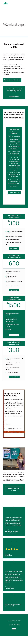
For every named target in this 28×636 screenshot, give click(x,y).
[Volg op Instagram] (15, 628)
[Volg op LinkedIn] (13, 628)
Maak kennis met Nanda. (14, 489)
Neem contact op (14, 376)
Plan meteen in (14, 193)
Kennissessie (14, 129)
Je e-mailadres (7, 424)
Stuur (8, 231)
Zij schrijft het (16, 624)
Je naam (6, 419)
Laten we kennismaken (12, 80)
